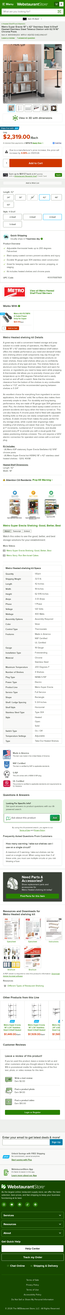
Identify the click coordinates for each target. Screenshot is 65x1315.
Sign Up (56, 1142)
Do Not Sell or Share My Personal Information (32, 1300)
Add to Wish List (32, 183)
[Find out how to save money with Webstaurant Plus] (3, 314)
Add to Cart (12, 328)
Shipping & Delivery (46, 1265)
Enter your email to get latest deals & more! (31, 1137)
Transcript (17, 531)
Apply (59, 175)
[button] (11, 108)
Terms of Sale (32, 1280)
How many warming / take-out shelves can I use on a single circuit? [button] (29, 845)
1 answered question (26, 38)
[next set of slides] (62, 1020)
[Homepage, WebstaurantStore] (32, 4)
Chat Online (17, 1265)
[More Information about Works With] (19, 306)
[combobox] (32, 12)
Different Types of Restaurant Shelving (34, 985)
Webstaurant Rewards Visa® (25, 176)
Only (5, 133)
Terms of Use (25, 830)
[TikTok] (27, 1204)
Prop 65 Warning (41, 480)
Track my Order (32, 1257)
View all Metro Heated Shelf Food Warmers (42, 292)
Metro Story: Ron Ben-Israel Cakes (22, 555)
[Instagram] (4, 1204)
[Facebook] (19, 1204)
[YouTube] (11, 1204)
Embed (27, 531)
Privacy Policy (39, 830)
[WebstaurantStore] (32, 1186)
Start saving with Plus (21, 1160)
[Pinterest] (35, 1204)
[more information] (42, 238)
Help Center (32, 1248)
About (7, 531)
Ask (55, 817)
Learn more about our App (24, 1175)
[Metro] (14, 292)
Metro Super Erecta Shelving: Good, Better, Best (32, 525)
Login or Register (32, 1112)
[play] (32, 505)
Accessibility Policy (32, 1295)
